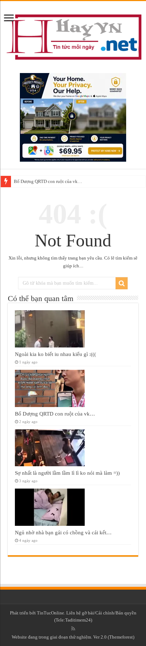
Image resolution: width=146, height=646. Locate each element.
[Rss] (73, 628)
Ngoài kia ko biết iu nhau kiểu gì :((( (55, 354)
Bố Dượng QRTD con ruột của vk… (48, 181)
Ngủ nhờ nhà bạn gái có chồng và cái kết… (63, 532)
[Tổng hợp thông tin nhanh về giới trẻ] (73, 35)
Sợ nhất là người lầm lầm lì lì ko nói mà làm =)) (67, 473)
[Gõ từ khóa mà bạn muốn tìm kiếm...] (122, 283)
